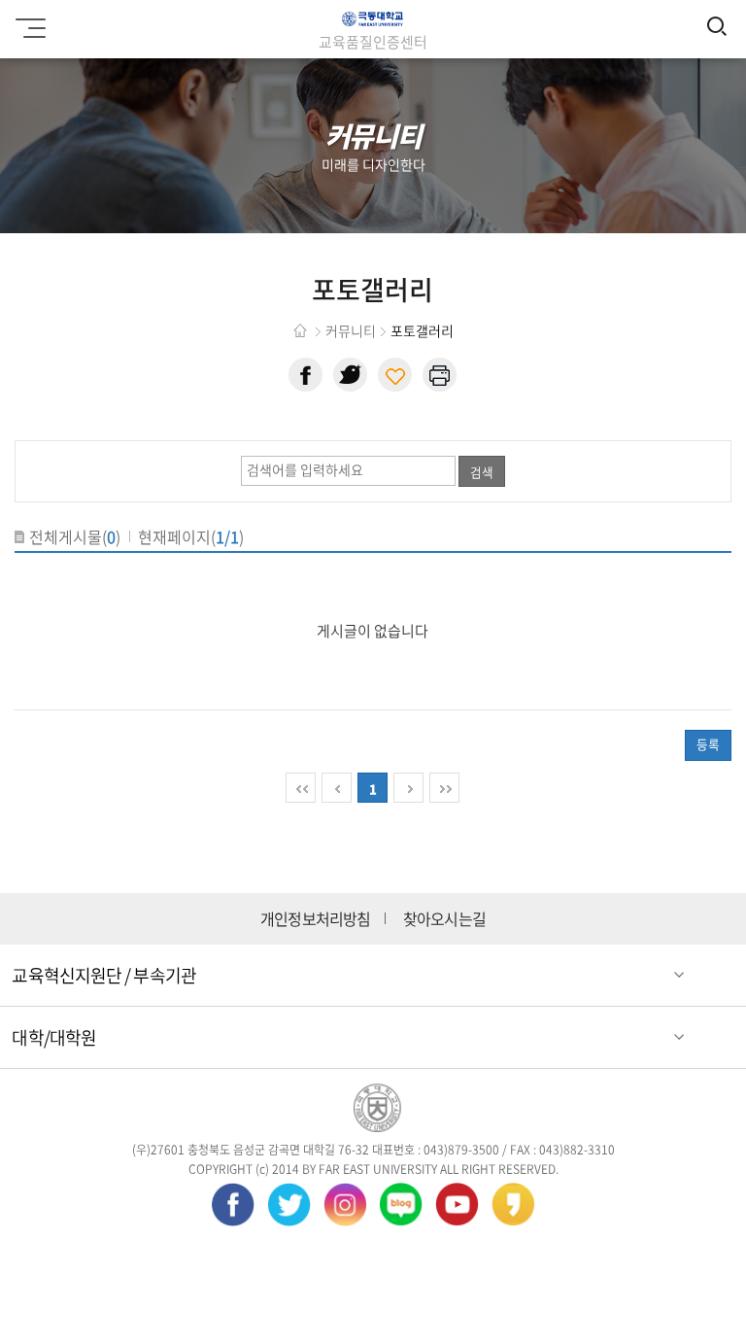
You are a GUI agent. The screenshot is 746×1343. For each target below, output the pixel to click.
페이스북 (305, 375)
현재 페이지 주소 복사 (395, 375)
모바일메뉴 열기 (34, 29)
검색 (481, 472)
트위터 (350, 375)
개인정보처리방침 (315, 919)
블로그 (401, 1204)
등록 (708, 744)
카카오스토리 (513, 1204)
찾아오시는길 (444, 919)
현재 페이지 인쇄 (440, 375)
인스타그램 (345, 1204)
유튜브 (457, 1204)
